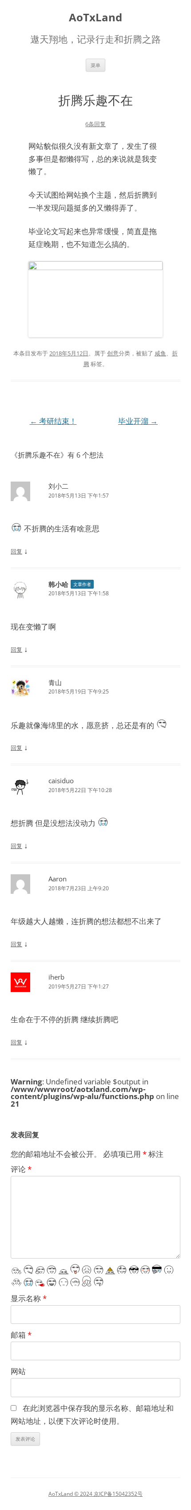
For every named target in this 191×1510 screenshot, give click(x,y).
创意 (113, 353)
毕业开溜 (138, 421)
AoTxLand (95, 17)
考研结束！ (53, 421)
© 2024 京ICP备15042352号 (108, 1494)
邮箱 (21, 1335)
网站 (18, 1371)
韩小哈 (58, 584)
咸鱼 (160, 353)
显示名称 (29, 1298)
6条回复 (95, 124)
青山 (55, 682)
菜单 (95, 65)
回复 (16, 551)
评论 (21, 1169)
